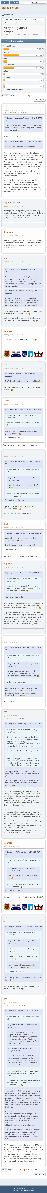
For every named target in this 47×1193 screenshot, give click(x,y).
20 (34, 96)
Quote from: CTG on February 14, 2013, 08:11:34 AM (24, 573)
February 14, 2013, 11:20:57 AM (13, 206)
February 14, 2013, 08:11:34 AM (13, 110)
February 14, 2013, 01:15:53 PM (13, 261)
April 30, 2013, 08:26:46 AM (11, 1003)
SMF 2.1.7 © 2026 (18, 1190)
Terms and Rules (22, 1188)
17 (25, 96)
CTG (5, 106)
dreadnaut (8, 232)
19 (31, 96)
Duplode (7, 563)
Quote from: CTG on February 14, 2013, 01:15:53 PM (24, 724)
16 (23, 96)
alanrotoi (8, 331)
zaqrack (7, 202)
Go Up (4, 1170)
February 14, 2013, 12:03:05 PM (13, 236)
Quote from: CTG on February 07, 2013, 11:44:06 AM (24, 141)
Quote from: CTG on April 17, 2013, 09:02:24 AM (22, 1011)
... (21, 96)
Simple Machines (29, 1190)
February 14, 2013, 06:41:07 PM (13, 404)
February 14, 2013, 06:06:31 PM (13, 335)
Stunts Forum (10, 7)
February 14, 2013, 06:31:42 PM (13, 368)
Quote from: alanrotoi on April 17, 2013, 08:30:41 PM (24, 927)
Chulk (6, 400)
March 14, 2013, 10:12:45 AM (12, 642)
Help (14, 1188)
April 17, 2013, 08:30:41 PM (11, 846)
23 (38, 96)
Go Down (5, 96)
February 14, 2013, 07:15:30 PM (13, 456)
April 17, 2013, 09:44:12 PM (11, 921)
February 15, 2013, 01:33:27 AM (13, 567)
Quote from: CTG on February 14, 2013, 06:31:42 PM (24, 409)
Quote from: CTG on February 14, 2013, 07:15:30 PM (24, 533)
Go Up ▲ (31, 1188)
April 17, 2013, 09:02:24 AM (11, 716)
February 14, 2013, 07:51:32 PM (13, 527)
